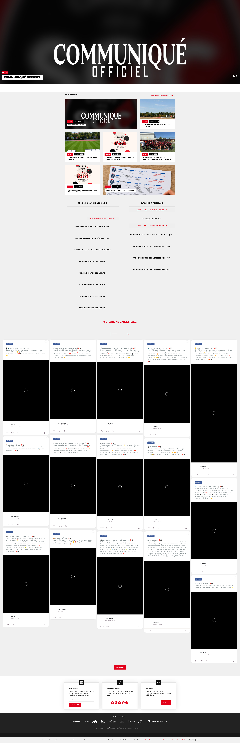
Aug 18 (113, 620)
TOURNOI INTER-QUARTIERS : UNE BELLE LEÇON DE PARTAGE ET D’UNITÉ (157, 158)
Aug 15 (207, 654)
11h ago (19, 426)
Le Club (70, 121)
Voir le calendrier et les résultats (101, 218)
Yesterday (66, 425)
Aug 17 (160, 624)
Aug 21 (207, 565)
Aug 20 (19, 618)
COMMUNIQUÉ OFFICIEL (76, 125)
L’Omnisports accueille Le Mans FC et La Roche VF (82, 158)
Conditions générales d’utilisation (178, 739)
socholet (13, 426)
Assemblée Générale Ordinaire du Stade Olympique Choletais (119, 158)
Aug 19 (66, 611)
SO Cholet (15, 425)
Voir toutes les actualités (160, 95)
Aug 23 (113, 521)
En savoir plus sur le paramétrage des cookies (157, 739)
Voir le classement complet (151, 210)
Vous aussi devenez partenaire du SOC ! (132, 728)
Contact (166, 702)
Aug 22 (19, 518)
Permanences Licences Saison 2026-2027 (120, 190)
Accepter (192, 740)
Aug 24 (160, 428)
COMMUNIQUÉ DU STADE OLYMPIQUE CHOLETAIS (156, 125)
